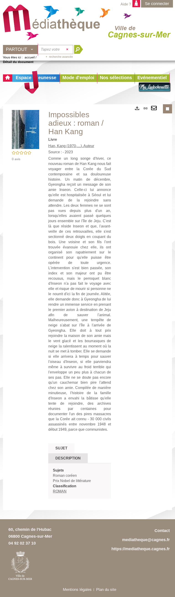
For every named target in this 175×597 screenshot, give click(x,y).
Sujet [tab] (61, 448)
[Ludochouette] (154, 87)
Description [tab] (68, 458)
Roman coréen (65, 475)
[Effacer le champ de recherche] (67, 49)
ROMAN (60, 491)
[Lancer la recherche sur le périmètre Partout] (80, 49)
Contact (162, 530)
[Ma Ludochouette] (51, 21)
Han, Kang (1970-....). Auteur (71, 146)
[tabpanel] (79, 481)
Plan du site (106, 589)
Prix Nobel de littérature (72, 481)
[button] (78, 78)
